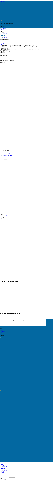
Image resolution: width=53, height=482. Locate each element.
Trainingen (2, 32)
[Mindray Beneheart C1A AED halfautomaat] (7, 155)
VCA (3, 467)
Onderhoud (3, 35)
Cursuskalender (3, 38)
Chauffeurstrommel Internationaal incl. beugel (7, 215)
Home (2, 31)
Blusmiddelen (4, 469)
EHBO (4, 34)
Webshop (2, 472)
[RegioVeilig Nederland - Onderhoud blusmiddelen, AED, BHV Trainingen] (3, 29)
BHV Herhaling (5, 33)
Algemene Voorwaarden (3, 459)
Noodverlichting (5, 37)
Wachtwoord (2, 478)
